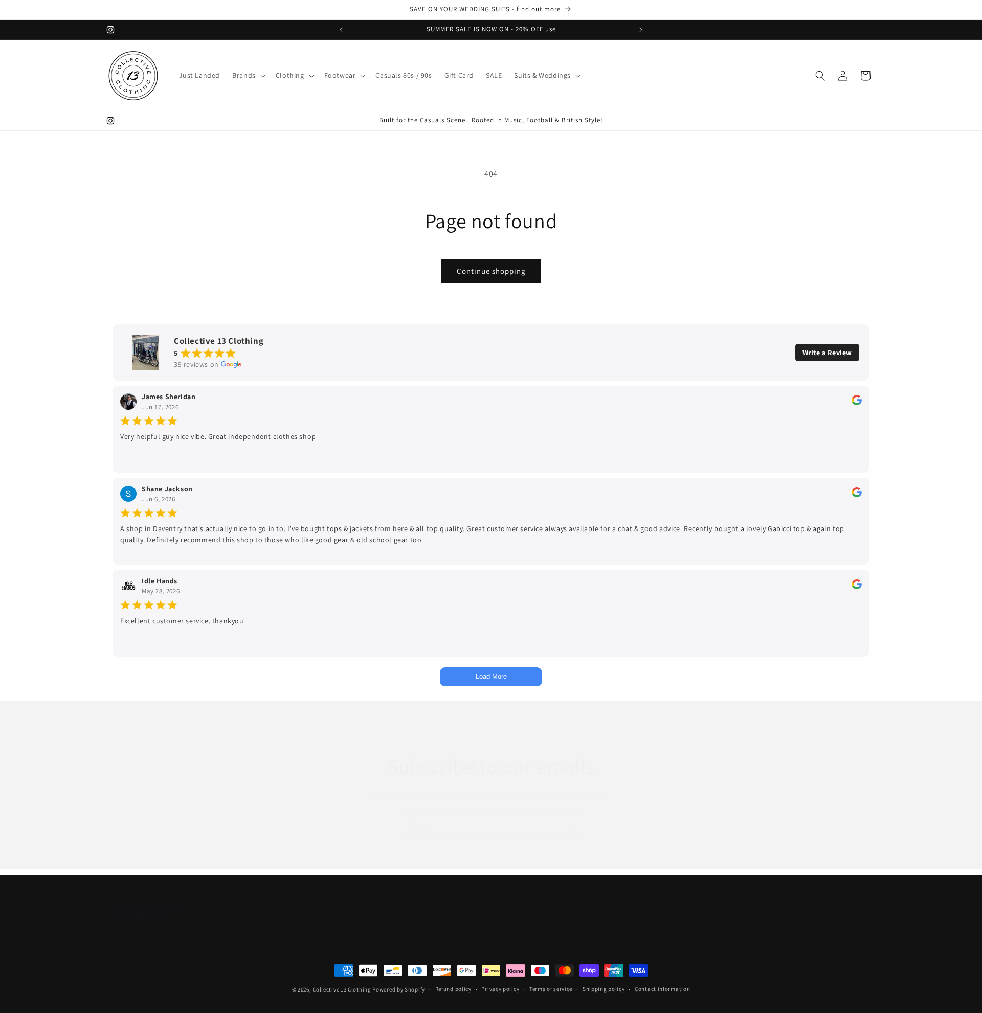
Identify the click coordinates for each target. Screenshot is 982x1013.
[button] (248, 75)
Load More (491, 676)
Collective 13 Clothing (342, 989)
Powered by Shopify (398, 989)
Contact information (662, 989)
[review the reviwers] (857, 402)
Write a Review (827, 352)
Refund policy (453, 989)
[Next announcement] (641, 29)
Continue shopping (491, 271)
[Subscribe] (571, 826)
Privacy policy (500, 989)
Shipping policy (604, 989)
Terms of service (550, 989)
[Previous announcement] (341, 29)
